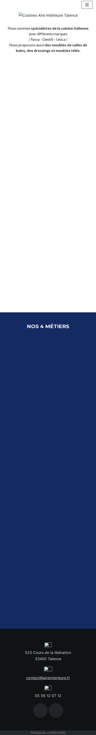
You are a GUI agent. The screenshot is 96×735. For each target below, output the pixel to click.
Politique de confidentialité (48, 732)
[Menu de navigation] (87, 5)
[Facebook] (40, 710)
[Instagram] (56, 710)
